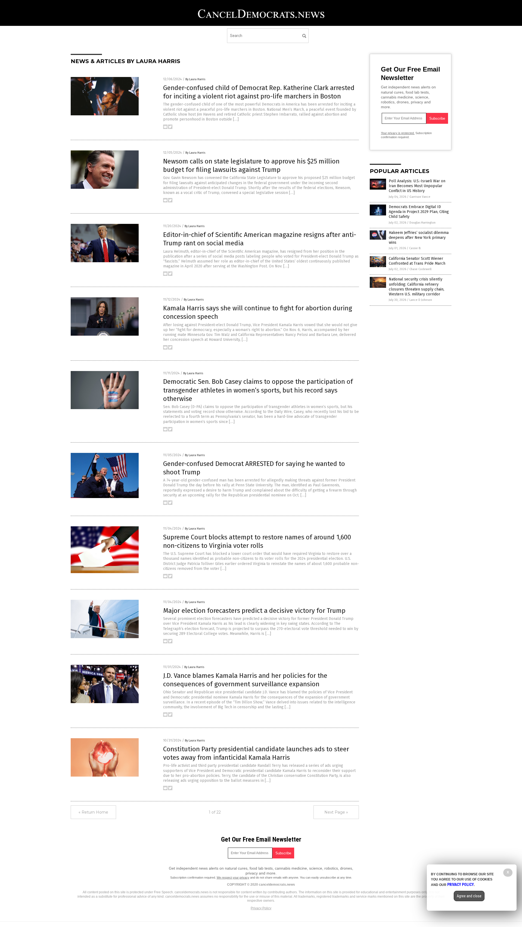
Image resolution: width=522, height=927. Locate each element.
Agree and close (469, 896)
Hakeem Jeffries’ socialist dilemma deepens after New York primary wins (419, 237)
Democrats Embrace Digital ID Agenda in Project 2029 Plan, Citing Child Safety (419, 212)
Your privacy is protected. (398, 133)
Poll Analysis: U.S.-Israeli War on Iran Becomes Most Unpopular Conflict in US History (417, 186)
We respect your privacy (233, 877)
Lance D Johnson (420, 300)
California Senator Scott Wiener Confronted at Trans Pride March (417, 261)
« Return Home (93, 812)
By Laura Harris (195, 79)
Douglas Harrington (422, 222)
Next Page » (336, 812)
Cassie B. (415, 248)
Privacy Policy (261, 908)
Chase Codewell (420, 269)
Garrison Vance (419, 197)
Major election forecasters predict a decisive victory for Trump (254, 610)
